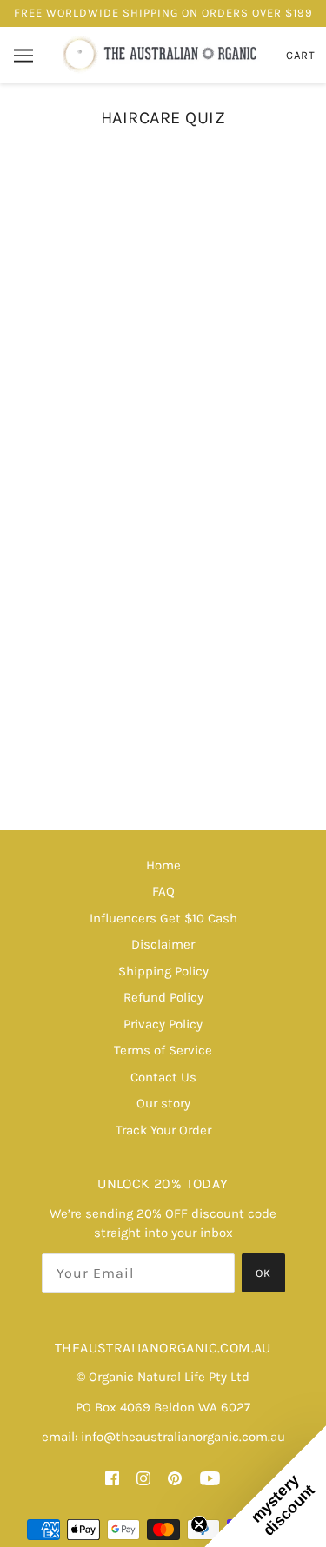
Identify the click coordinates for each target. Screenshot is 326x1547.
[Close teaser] (199, 1524)
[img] (112, 1478)
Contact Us (163, 1077)
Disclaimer (163, 944)
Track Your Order (163, 1130)
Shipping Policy (163, 971)
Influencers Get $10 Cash (163, 918)
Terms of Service (163, 1050)
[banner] (161, 54)
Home (163, 865)
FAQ (163, 891)
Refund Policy (163, 997)
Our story (163, 1103)
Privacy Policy (163, 1024)
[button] (265, 1486)
